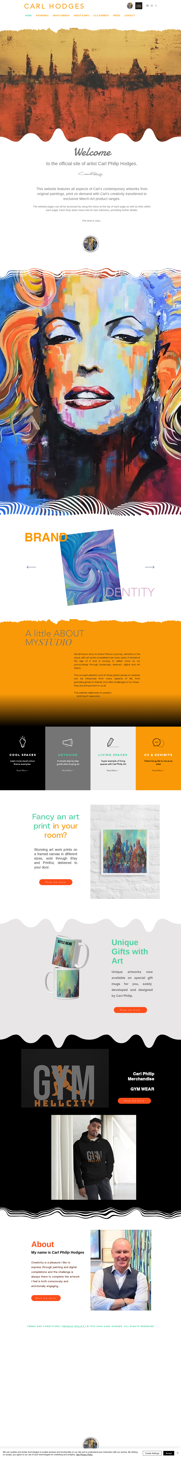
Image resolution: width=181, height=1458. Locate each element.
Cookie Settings (152, 1453)
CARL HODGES (53, 6)
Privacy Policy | (75, 1326)
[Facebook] (147, 5)
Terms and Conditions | (44, 1326)
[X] (156, 5)
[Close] (177, 1453)
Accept (169, 1453)
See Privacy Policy (84, 1454)
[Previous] (31, 567)
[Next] (149, 567)
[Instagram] (151, 5)
